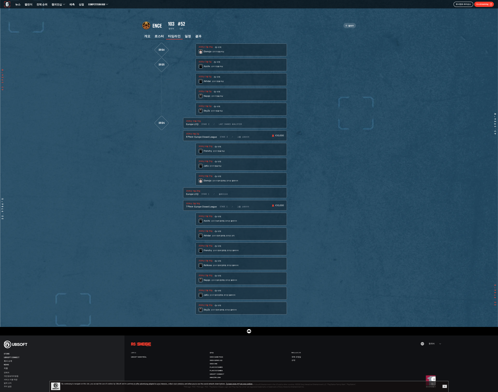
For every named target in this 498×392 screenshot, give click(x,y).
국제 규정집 (296, 357)
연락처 (6, 372)
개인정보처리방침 (11, 376)
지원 (6, 368)
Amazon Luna (215, 377)
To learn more (231, 384)
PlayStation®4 (216, 371)
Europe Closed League (205, 137)
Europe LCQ (192, 124)
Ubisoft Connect (11, 357)
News (6, 365)
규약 (293, 360)
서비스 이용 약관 (10, 379)
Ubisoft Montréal (139, 357)
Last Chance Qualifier (230, 124)
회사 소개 (8, 361)
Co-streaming (482, 4)
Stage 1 (205, 194)
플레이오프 (223, 194)
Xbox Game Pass (216, 357)
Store (7, 354)
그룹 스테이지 (243, 137)
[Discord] (249, 331)
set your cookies (246, 384)
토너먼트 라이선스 (463, 4)
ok (444, 386)
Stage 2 (205, 124)
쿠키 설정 (8, 386)
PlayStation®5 (216, 367)
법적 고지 (8, 383)
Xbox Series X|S (216, 360)
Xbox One (213, 364)
